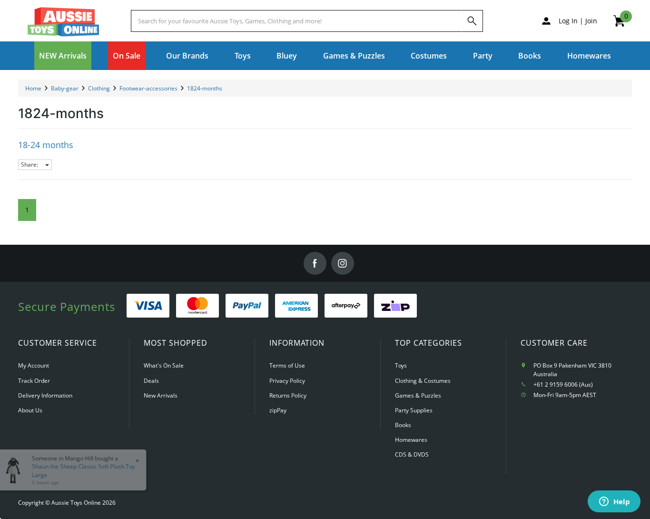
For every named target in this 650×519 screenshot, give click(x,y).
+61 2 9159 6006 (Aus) (563, 384)
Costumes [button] (429, 55)
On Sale (126, 55)
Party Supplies (414, 410)
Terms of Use (287, 365)
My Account (33, 365)
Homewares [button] (589, 55)
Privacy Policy (287, 381)
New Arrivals (160, 395)
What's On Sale (164, 365)
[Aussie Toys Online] (63, 22)
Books (529, 55)
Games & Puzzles (418, 395)
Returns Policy (287, 395)
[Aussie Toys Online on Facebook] (315, 263)
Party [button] (482, 55)
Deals (151, 381)
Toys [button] (243, 55)
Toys (401, 365)
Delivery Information (45, 395)
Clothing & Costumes (423, 381)
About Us (30, 410)
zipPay (277, 410)
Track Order (34, 381)
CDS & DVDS (412, 454)
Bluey (286, 55)
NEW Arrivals (63, 55)
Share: (30, 164)
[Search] (472, 21)
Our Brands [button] (187, 55)
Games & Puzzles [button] (354, 55)
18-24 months (45, 144)
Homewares (411, 440)
